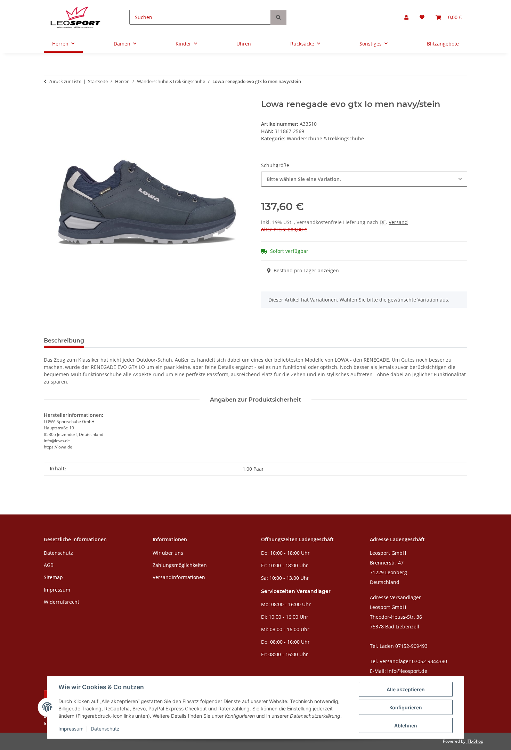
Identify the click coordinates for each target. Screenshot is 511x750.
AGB (49, 565)
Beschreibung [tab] (64, 340)
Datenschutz (105, 729)
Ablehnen (405, 725)
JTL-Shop (475, 741)
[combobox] (364, 179)
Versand (398, 222)
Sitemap (53, 577)
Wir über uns (168, 553)
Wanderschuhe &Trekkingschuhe (325, 138)
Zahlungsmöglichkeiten (180, 565)
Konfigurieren (405, 707)
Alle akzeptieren (406, 689)
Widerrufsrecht (61, 602)
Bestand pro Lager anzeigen (306, 270)
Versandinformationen (179, 577)
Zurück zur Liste (65, 81)
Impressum (70, 729)
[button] (406, 17)
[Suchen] (278, 17)
